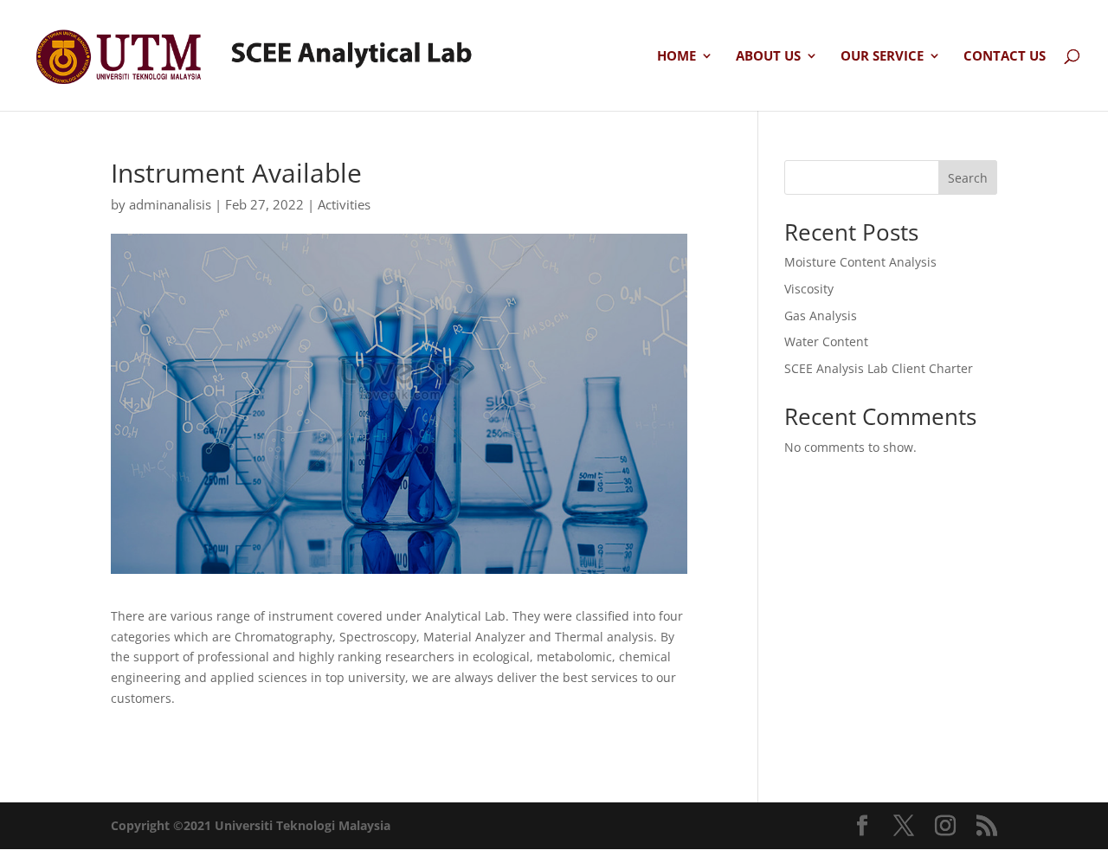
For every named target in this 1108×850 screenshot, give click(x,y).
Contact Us (1004, 56)
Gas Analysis (820, 315)
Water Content (826, 341)
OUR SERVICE (882, 56)
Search (968, 178)
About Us (768, 56)
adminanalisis (170, 204)
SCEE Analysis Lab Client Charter (878, 368)
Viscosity (809, 288)
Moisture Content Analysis (860, 262)
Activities (344, 204)
